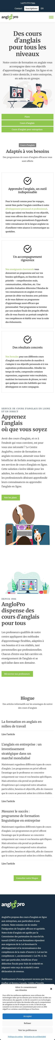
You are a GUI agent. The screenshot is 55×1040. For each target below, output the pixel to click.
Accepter (27, 1016)
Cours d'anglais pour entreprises (27, 129)
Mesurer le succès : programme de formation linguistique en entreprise (21, 815)
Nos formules (12, 356)
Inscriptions (31, 8)
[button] (51, 988)
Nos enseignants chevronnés (20, 269)
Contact (18, 8)
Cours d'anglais (27, 123)
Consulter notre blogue (27, 878)
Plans (27, 117)
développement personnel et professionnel (26, 209)
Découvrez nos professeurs (17, 674)
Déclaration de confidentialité (35, 1037)
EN (42, 8)
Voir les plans (10, 497)
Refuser (27, 1023)
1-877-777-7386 (28, 3)
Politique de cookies (15, 1037)
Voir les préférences (27, 1030)
